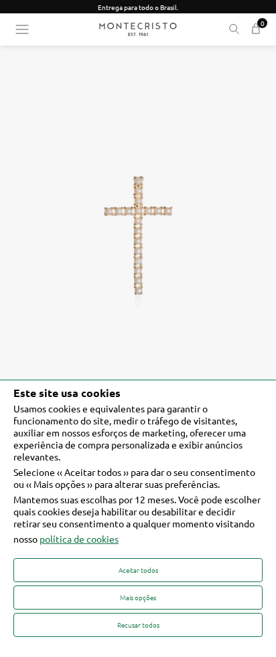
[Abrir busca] (234, 29)
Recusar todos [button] (138, 625)
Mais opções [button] (138, 597)
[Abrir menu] (22, 29)
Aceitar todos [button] (138, 570)
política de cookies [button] (79, 539)
